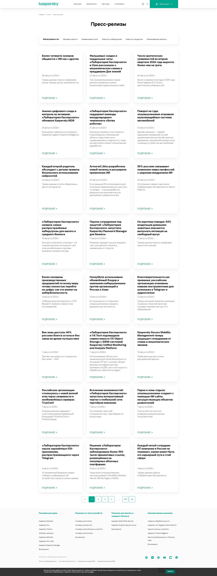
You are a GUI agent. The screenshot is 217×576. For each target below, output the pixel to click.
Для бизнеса (91, 4)
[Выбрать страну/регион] (142, 4)
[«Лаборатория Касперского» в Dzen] (158, 557)
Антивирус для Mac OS (83, 525)
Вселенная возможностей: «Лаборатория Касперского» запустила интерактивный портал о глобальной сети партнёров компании (108, 396)
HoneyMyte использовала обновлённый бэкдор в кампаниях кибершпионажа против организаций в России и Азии (107, 283)
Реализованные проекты (157, 39)
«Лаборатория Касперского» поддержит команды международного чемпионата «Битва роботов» (108, 117)
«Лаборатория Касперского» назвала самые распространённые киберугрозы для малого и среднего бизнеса (60, 228)
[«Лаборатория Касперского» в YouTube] (164, 557)
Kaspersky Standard (46, 521)
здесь (91, 572)
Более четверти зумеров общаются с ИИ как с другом (60, 57)
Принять (170, 571)
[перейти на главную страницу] (49, 4)
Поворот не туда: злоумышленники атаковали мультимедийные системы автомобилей (155, 116)
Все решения (43, 549)
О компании (119, 4)
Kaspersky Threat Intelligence (158, 533)
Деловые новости (70, 39)
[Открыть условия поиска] (147, 4)
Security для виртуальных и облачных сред (161, 538)
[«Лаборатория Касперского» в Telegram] (146, 557)
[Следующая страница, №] (132, 499)
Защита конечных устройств (158, 529)
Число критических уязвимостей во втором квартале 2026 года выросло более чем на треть (155, 60)
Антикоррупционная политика (67, 561)
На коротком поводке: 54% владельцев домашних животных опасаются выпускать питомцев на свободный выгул (154, 228)
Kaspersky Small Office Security (123, 521)
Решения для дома (48, 513)
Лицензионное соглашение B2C (86, 561)
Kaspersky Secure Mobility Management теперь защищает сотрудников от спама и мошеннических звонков (154, 338)
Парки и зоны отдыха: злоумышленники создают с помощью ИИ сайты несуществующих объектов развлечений (155, 396)
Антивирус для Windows (84, 533)
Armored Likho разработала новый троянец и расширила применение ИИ (108, 169)
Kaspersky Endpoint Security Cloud (124, 525)
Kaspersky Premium (45, 529)
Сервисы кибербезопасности (159, 521)
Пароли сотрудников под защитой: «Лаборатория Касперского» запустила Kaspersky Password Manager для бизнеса (108, 228)
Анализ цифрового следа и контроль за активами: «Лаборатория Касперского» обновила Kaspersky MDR (60, 116)
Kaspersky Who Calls (46, 541)
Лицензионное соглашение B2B (106, 561)
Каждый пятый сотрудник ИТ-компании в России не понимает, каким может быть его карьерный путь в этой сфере (155, 452)
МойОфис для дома (46, 533)
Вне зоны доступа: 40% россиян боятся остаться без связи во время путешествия (60, 335)
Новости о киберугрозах (112, 39)
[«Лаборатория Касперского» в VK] (152, 557)
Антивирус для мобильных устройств (88, 529)
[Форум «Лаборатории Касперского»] (170, 557)
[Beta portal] (176, 557)
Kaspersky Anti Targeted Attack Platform (162, 525)
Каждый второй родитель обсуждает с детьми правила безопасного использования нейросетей (60, 171)
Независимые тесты (90, 39)
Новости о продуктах (134, 39)
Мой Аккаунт (165, 4)
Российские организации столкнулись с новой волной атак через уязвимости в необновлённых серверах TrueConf (60, 396)
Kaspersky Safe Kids (46, 537)
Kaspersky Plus (44, 525)
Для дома (77, 4)
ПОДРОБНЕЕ (48, 98)
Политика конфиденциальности (48, 561)
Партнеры (106, 4)
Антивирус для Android (83, 521)
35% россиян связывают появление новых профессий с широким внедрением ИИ (155, 169)
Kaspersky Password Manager (49, 545)
